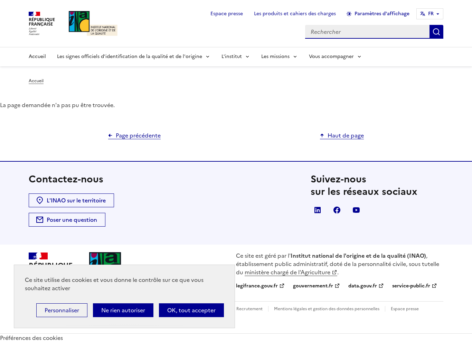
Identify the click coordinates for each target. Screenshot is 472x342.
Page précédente (138, 135)
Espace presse (226, 13)
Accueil (37, 56)
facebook (337, 210)
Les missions (275, 56)
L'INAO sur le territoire (76, 200)
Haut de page (346, 135)
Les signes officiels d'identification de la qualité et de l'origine (129, 56)
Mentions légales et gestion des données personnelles (326, 309)
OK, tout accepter (191, 310)
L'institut (231, 56)
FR (431, 13)
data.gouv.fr (362, 285)
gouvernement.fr (313, 285)
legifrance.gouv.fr (257, 285)
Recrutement (249, 309)
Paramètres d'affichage (382, 13)
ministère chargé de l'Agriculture (287, 272)
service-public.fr (411, 285)
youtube (356, 210)
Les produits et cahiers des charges (295, 13)
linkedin (317, 210)
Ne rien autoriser (123, 310)
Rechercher (436, 32)
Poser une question (72, 220)
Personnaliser (62, 310)
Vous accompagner (331, 56)
